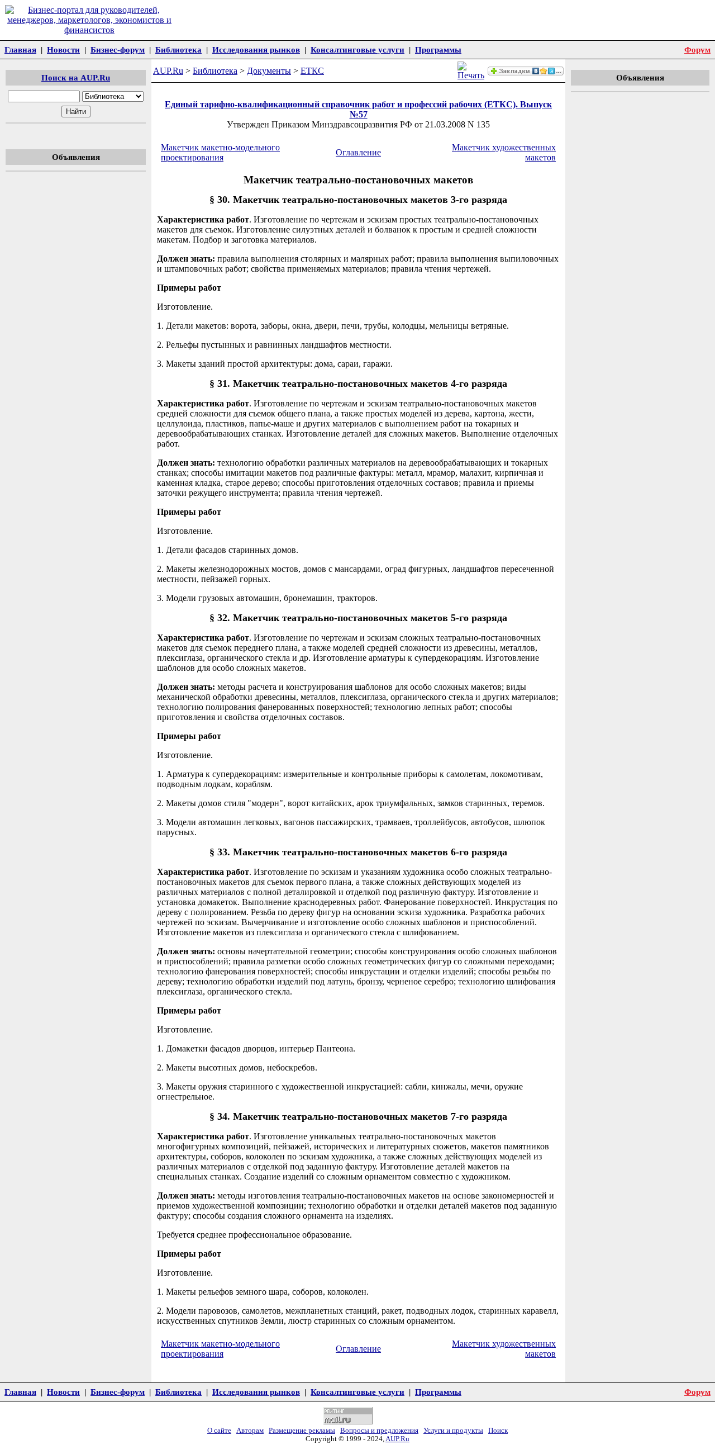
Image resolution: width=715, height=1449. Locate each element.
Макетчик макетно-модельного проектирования (220, 152)
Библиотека (178, 49)
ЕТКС (312, 70)
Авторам (250, 1430)
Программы (438, 49)
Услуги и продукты (453, 1430)
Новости (63, 49)
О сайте (219, 1430)
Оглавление (358, 152)
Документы (269, 70)
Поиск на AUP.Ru (75, 77)
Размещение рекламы (302, 1430)
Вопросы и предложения (379, 1430)
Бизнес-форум (117, 49)
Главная (20, 49)
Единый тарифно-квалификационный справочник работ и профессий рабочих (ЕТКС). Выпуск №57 (358, 109)
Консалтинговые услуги (357, 49)
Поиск (498, 1430)
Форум (697, 49)
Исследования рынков (256, 49)
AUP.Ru (168, 70)
